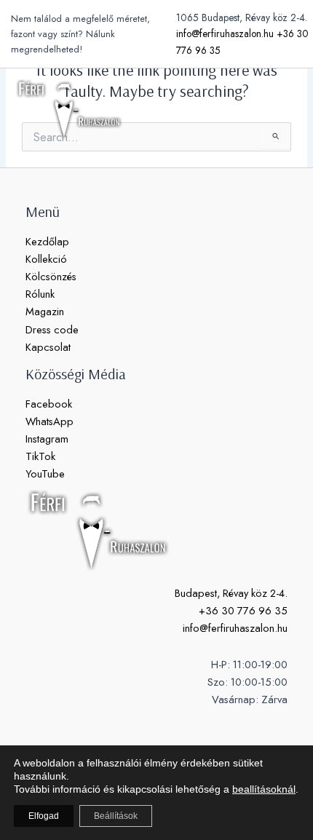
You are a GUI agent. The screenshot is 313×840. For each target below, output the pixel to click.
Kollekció (46, 258)
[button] (247, 110)
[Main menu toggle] (283, 109)
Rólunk (40, 293)
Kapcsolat (48, 346)
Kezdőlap (47, 241)
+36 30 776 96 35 (243, 610)
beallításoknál (264, 789)
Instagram (46, 438)
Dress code (52, 329)
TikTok (40, 456)
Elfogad (43, 816)
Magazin (44, 311)
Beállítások (116, 816)
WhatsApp (49, 421)
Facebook (48, 403)
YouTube (45, 473)
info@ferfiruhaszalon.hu (225, 33)
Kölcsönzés (50, 276)
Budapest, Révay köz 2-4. (231, 593)
